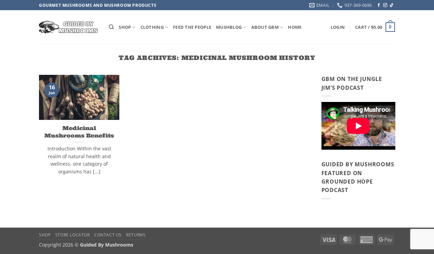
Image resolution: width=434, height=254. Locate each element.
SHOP (125, 27)
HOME (294, 27)
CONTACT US (108, 235)
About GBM (265, 27)
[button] (338, 27)
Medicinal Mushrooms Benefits (79, 131)
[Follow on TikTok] (392, 5)
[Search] (111, 27)
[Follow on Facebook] (379, 5)
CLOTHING (152, 27)
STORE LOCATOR (72, 235)
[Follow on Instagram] (385, 5)
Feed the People (192, 27)
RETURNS (135, 235)
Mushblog (229, 27)
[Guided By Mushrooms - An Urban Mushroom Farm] (69, 27)
